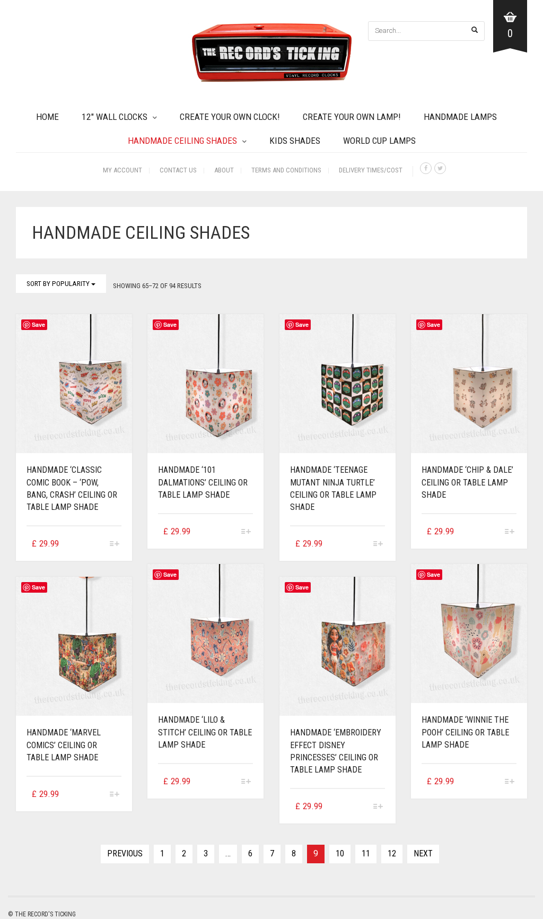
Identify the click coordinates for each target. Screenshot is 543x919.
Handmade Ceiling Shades (182, 140)
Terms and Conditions (286, 170)
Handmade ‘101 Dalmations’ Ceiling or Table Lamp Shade (203, 482)
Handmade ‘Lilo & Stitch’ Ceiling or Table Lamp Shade (205, 732)
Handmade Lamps (460, 116)
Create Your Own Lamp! (352, 116)
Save (38, 324)
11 (366, 853)
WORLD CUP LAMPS (379, 140)
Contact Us (178, 170)
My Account (122, 170)
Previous (125, 853)
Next (423, 853)
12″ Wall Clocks (114, 116)
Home (47, 116)
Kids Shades (294, 140)
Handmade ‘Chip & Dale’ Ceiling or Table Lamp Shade (467, 482)
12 (392, 853)
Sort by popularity (59, 284)
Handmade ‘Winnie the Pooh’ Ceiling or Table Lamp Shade (465, 732)
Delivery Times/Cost (370, 170)
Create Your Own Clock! (230, 116)
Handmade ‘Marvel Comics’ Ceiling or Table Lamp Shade (64, 744)
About (224, 170)
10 (340, 853)
